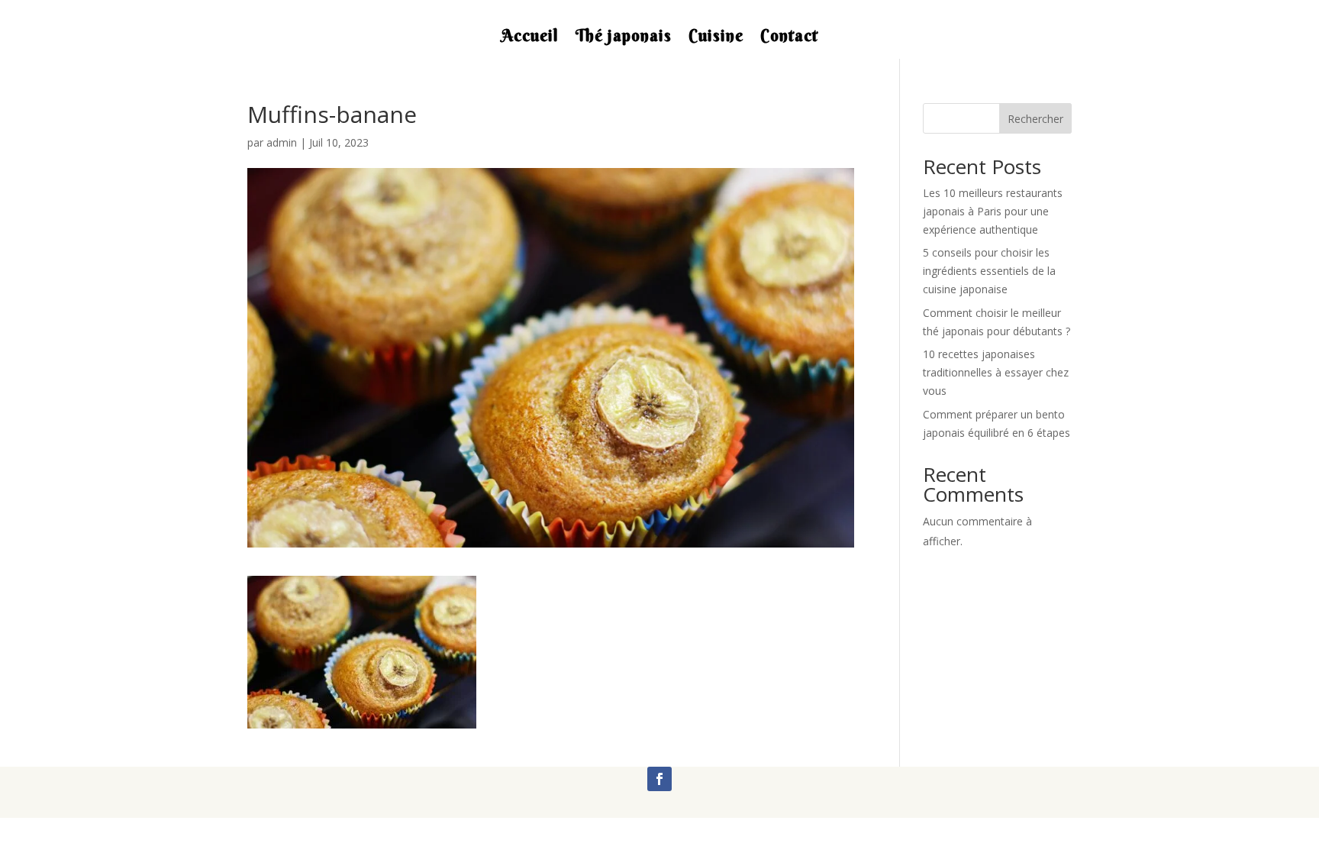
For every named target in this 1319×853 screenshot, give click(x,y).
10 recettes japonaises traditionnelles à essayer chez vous (996, 372)
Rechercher (1035, 118)
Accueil (530, 38)
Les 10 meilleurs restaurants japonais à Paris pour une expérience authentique (993, 211)
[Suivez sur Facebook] (659, 779)
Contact (789, 38)
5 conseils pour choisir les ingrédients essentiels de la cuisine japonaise (989, 270)
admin (281, 142)
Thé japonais (624, 38)
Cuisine (716, 38)
